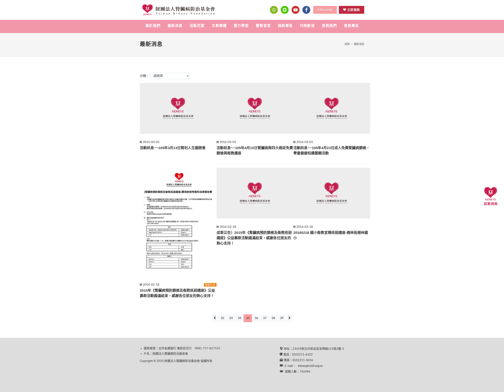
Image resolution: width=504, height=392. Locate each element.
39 (282, 318)
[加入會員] (274, 10)
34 (239, 318)
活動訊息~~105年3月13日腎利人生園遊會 (173, 148)
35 (248, 318)
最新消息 (359, 44)
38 (273, 318)
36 (256, 318)
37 (265, 318)
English (325, 9)
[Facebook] (306, 10)
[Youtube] (295, 10)
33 (231, 318)
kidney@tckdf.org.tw (310, 366)
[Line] (285, 10)
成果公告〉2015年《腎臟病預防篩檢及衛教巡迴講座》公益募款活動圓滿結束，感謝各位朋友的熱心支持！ (254, 238)
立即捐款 (353, 9)
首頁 (347, 44)
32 (222, 318)
